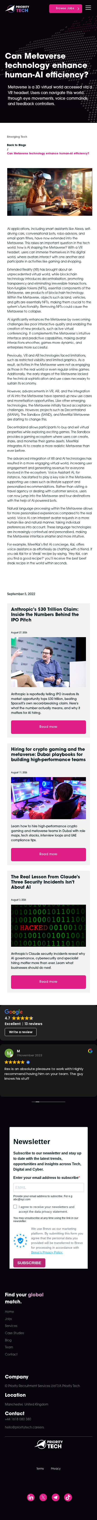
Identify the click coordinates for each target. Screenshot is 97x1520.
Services (11, 1326)
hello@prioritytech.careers (24, 1427)
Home (9, 1312)
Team (9, 1347)
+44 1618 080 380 (18, 1419)
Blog (8, 1340)
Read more (48, 727)
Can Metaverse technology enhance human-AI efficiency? (48, 153)
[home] (17, 8)
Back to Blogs (16, 145)
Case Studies (14, 1333)
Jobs (8, 1319)
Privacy (55, 1469)
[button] (87, 7)
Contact (11, 1354)
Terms (40, 1469)
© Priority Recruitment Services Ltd (30, 1386)
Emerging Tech (17, 137)
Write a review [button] (20, 1032)
